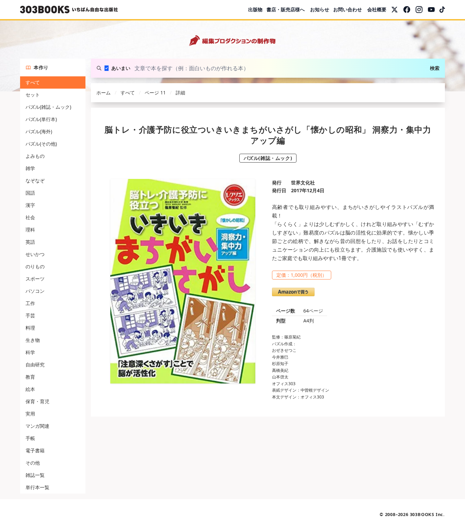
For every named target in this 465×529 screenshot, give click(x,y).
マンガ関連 (37, 426)
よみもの (35, 156)
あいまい (120, 68)
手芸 (30, 315)
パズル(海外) (39, 131)
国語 (30, 193)
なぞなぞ (35, 180)
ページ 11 (155, 92)
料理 (30, 327)
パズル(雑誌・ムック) (48, 107)
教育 (30, 377)
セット (33, 94)
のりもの (35, 266)
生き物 (33, 340)
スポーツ (35, 278)
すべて (33, 82)
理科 (30, 229)
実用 (30, 413)
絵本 (30, 389)
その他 (33, 462)
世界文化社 (303, 182)
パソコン (35, 291)
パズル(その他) (41, 143)
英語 (30, 242)
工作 (30, 303)
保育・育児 (37, 401)
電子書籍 (35, 450)
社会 (30, 217)
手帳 (30, 438)
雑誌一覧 (35, 475)
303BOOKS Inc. (427, 514)
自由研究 (35, 364)
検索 (434, 68)
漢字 (30, 205)
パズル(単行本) (41, 119)
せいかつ (35, 254)
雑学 (30, 168)
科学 (30, 352)
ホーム (103, 92)
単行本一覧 (37, 487)
